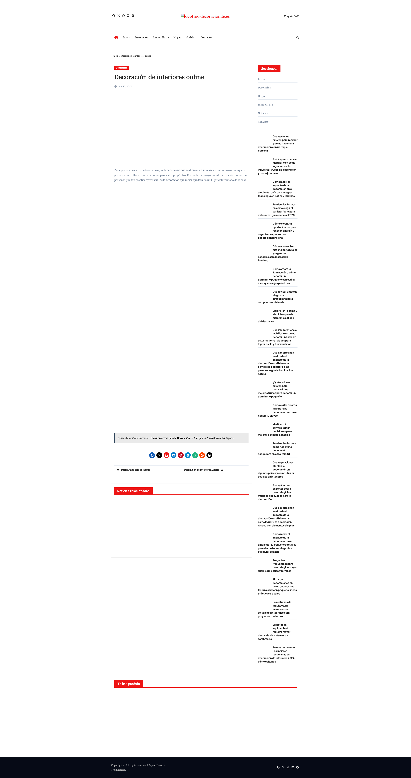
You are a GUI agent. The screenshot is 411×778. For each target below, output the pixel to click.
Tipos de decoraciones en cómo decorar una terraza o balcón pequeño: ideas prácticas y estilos (277, 586)
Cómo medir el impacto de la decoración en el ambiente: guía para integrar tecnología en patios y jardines (276, 189)
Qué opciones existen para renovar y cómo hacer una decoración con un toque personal (277, 143)
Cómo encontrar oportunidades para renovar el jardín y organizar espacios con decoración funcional (277, 230)
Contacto (206, 37)
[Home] (116, 37)
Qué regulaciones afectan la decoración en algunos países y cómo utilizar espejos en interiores (276, 469)
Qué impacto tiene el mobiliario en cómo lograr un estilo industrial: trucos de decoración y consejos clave (277, 166)
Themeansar (118, 769)
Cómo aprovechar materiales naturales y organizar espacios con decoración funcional (277, 253)
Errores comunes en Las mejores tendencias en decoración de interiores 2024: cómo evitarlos (277, 654)
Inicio (126, 37)
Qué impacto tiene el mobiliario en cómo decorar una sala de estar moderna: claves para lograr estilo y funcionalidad (277, 337)
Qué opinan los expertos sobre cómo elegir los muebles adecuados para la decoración (274, 492)
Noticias (191, 37)
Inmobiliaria (161, 37)
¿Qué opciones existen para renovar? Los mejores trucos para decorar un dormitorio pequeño (277, 389)
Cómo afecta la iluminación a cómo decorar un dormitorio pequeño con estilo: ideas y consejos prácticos (277, 276)
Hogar (177, 37)
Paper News (155, 765)
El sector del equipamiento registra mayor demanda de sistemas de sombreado (274, 631)
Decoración (142, 37)
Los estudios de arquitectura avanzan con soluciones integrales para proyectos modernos (274, 609)
